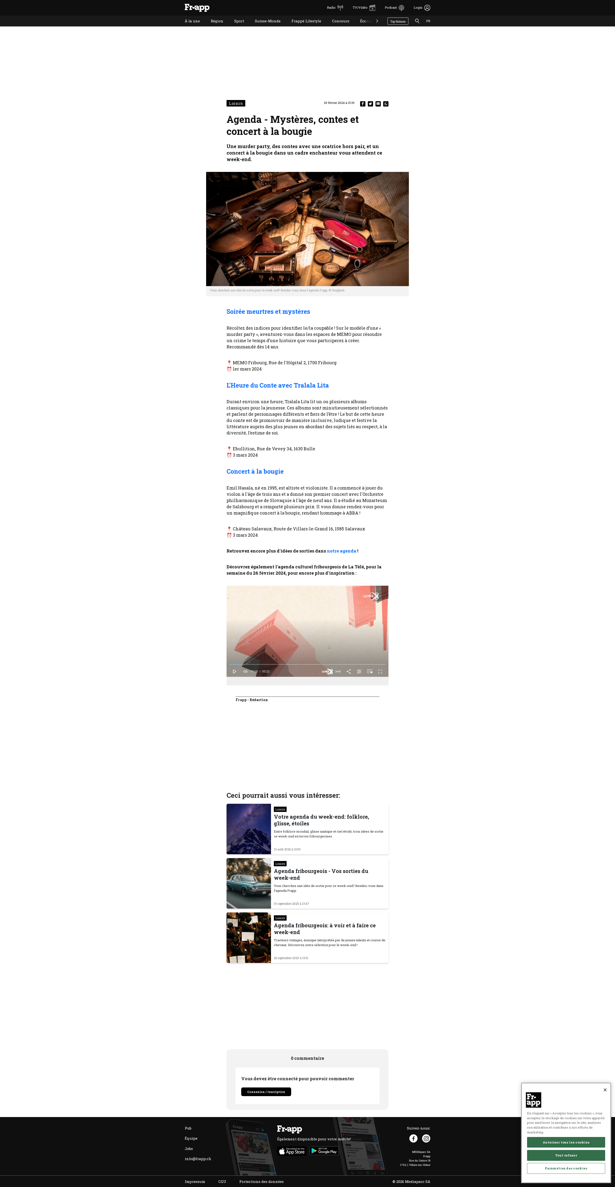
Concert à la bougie (255, 471)
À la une (188, 27)
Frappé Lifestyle (303, 27)
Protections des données (261, 1181)
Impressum (195, 1181)
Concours (337, 27)
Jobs (189, 1148)
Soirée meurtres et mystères (268, 311)
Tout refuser (566, 1155)
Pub (188, 1128)
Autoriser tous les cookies (566, 1142)
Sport (235, 27)
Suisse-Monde (264, 27)
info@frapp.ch (198, 1158)
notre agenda (341, 551)
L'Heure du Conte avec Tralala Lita (278, 385)
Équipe (191, 1138)
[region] (566, 1133)
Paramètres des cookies (566, 1168)
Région (213, 27)
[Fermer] (605, 1090)
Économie (365, 27)
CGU (222, 1181)
